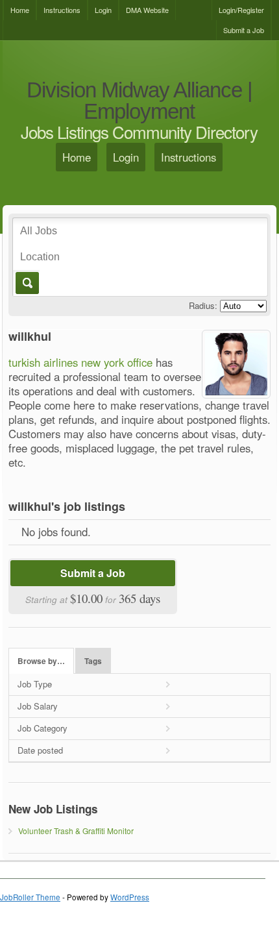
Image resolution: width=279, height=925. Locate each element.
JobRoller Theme (30, 897)
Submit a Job (243, 30)
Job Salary (38, 706)
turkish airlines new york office (80, 362)
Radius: (203, 305)
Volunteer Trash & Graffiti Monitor (76, 830)
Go (26, 283)
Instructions (61, 10)
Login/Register (241, 10)
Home (19, 10)
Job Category (42, 728)
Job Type (35, 684)
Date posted (40, 750)
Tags (93, 661)
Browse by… (41, 661)
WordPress (129, 897)
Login (103, 10)
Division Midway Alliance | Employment (139, 101)
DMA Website (147, 10)
